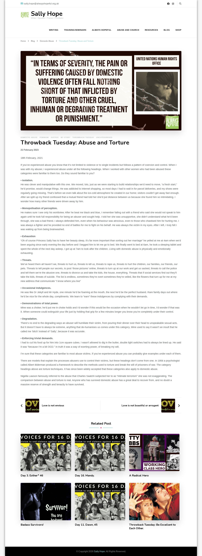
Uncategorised (104, 137)
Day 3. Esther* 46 (32, 475)
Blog (167, 30)
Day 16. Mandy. (84, 475)
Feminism (44, 137)
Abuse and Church (128, 30)
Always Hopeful (101, 30)
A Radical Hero (139, 475)
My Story (65, 137)
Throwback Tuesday (83, 137)
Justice (55, 137)
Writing (53, 30)
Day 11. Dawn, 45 (86, 525)
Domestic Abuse (29, 137)
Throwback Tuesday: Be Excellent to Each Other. (152, 526)
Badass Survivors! (32, 525)
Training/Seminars (75, 30)
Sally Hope (47, 14)
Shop (178, 30)
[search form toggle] (180, 3)
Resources (151, 30)
